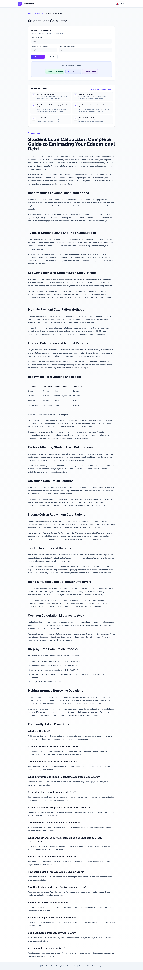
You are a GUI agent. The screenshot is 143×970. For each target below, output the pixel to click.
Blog (42, 966)
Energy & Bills (38, 13)
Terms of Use (50, 966)
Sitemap (81, 966)
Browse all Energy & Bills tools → (102, 89)
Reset (52, 57)
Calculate (38, 57)
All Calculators (34, 133)
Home (30, 13)
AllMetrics (94, 966)
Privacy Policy (60, 966)
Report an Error (72, 966)
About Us (37, 966)
